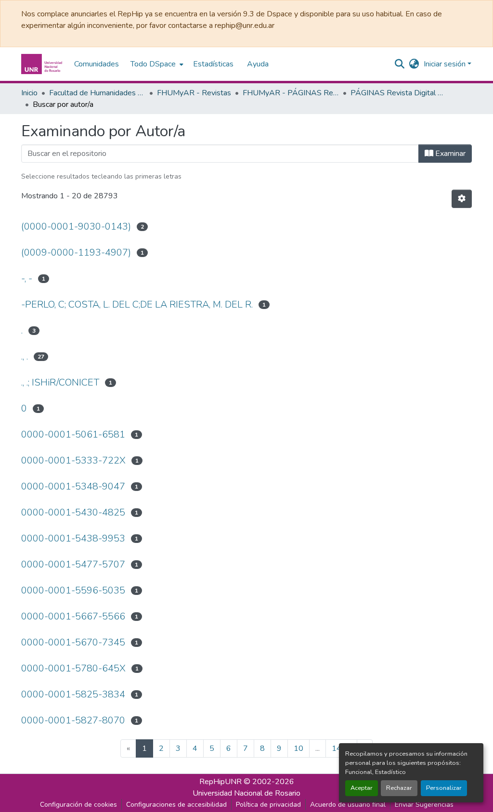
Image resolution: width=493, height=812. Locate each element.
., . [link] (24, 356)
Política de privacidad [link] (268, 804)
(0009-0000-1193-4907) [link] (76, 252)
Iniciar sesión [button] (445, 64)
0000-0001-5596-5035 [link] (73, 590)
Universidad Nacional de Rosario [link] (246, 793)
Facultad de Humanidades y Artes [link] (97, 93)
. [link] (22, 330)
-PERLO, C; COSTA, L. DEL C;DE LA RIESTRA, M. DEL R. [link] (137, 304)
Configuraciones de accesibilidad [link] (176, 804)
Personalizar (444, 788)
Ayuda (258, 64)
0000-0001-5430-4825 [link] (73, 512)
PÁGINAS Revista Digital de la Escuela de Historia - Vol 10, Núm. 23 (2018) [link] (398, 93)
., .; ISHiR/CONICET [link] (60, 382)
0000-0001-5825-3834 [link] (73, 694)
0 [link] (24, 408)
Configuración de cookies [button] (78, 804)
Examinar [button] (449, 153)
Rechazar (399, 788)
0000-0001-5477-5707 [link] (73, 564)
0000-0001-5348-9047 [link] (73, 486)
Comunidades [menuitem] (96, 64)
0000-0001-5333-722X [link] (73, 460)
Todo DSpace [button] (153, 64)
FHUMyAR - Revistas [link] (194, 93)
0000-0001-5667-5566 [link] (73, 616)
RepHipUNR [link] (220, 781)
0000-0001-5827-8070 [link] (73, 720)
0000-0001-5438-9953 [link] (73, 538)
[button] (43, 64)
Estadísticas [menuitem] (213, 64)
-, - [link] (26, 278)
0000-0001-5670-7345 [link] (73, 642)
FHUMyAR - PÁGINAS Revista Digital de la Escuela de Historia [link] (291, 93)
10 (298, 748)
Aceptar (361, 788)
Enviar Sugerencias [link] (424, 804)
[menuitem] (156, 64)
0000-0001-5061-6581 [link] (73, 434)
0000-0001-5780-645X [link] (73, 668)
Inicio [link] (29, 93)
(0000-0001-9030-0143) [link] (76, 226)
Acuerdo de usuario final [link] (348, 804)
